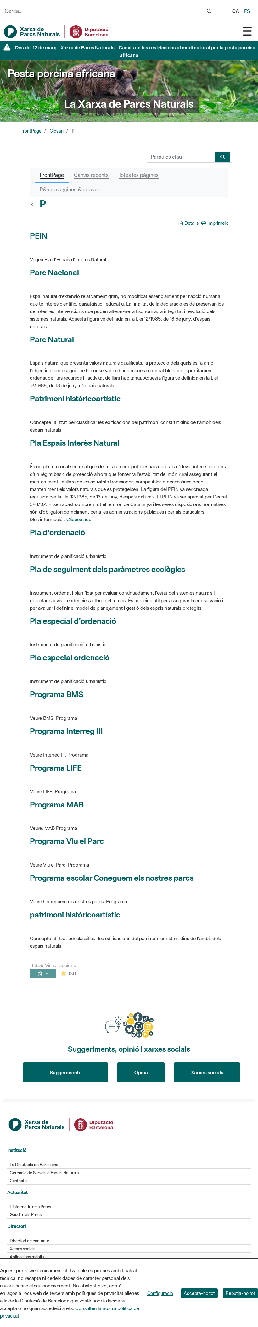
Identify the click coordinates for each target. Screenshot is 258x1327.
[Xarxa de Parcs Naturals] (56, 31)
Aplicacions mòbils (27, 1256)
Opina (141, 1072)
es (247, 11)
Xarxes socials (207, 1072)
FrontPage (31, 131)
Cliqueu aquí (79, 519)
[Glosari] (33, 204)
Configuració (160, 1293)
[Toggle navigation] (247, 31)
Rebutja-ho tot (240, 1293)
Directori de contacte (29, 1240)
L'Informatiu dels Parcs (30, 1206)
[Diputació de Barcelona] (61, 1124)
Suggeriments (65, 1072)
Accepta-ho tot (199, 1293)
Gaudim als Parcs (26, 1214)
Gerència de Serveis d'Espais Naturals (44, 1173)
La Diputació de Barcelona (34, 1164)
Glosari (57, 131)
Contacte (18, 1180)
